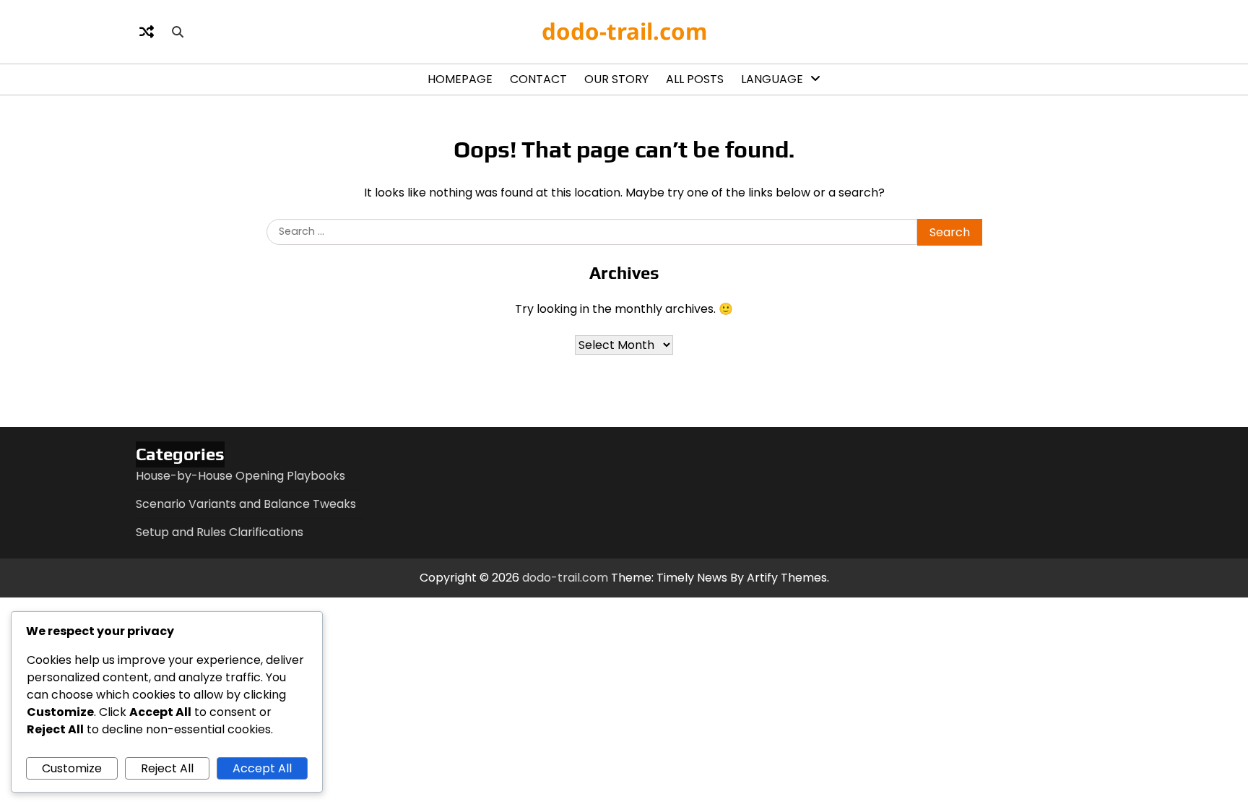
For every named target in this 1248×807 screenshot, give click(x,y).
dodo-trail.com (624, 31)
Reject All (167, 768)
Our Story (616, 79)
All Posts (695, 79)
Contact (538, 79)
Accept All (262, 768)
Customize (72, 768)
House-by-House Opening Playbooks (240, 475)
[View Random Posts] (146, 32)
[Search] (177, 32)
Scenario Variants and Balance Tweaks (246, 504)
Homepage (460, 79)
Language (772, 79)
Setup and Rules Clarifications (219, 532)
